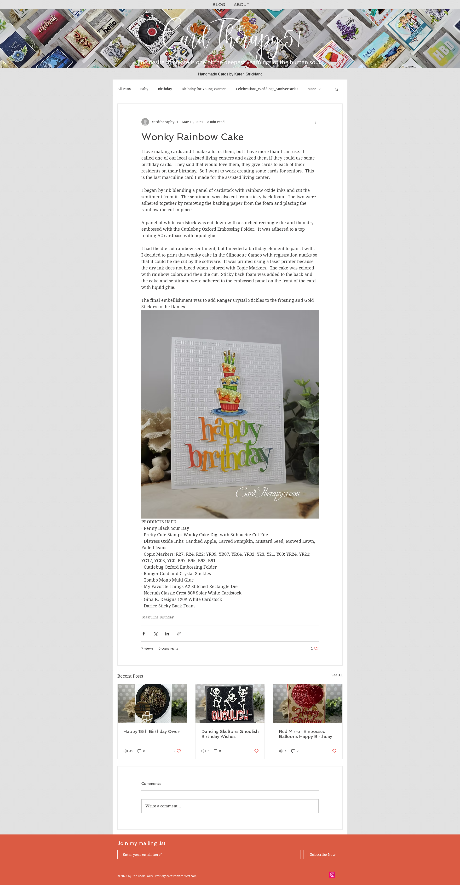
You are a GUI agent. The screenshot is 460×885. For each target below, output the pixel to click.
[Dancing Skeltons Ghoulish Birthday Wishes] (230, 703)
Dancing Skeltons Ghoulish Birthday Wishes (230, 734)
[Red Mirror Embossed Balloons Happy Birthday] (307, 703)
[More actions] (316, 122)
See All (337, 675)
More (312, 89)
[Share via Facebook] (143, 633)
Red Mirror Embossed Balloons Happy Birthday (305, 734)
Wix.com (190, 876)
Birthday (165, 89)
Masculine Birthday (158, 617)
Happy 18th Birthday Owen (151, 731)
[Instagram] (332, 875)
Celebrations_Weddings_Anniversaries (267, 89)
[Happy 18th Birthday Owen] (152, 703)
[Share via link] (179, 633)
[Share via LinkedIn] (167, 633)
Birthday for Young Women (204, 89)
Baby (144, 89)
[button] (336, 89)
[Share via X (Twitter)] (155, 633)
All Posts (124, 89)
